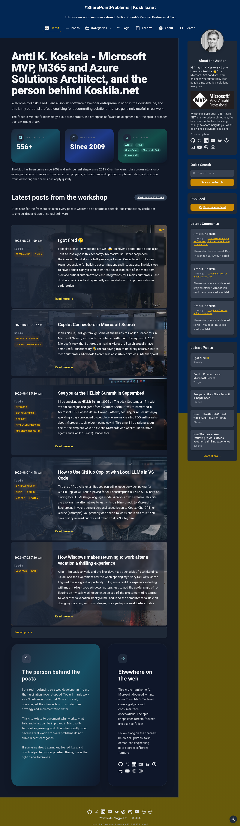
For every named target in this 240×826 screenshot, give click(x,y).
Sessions (21, 407)
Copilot (21, 419)
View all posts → (212, 455)
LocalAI (33, 498)
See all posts (23, 632)
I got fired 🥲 (70, 240)
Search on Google (212, 182)
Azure (128, 145)
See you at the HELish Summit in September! (101, 393)
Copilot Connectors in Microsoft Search (96, 324)
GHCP (19, 492)
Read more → (64, 299)
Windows (21, 571)
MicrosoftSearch (27, 338)
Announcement (25, 413)
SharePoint (131, 150)
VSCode (20, 498)
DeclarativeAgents (28, 425)
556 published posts (150, 197)
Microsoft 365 (151, 150)
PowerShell (131, 155)
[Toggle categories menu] (110, 28)
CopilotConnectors (28, 344)
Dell (33, 571)
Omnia (38, 254)
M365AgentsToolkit (28, 431)
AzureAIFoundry (25, 486)
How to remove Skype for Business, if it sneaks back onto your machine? (212, 241)
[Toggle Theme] (233, 819)
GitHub (30, 492)
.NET (139, 145)
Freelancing (23, 254)
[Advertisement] (212, 521)
